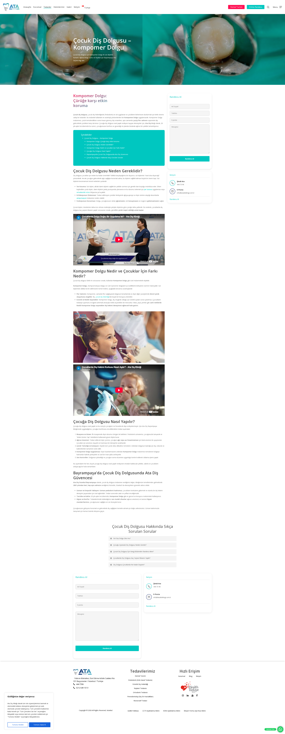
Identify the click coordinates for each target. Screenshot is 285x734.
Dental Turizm (236, 7)
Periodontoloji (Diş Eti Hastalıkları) (140, 696)
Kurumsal (37, 7)
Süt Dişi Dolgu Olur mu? (121, 538)
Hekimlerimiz (59, 7)
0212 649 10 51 (82, 688)
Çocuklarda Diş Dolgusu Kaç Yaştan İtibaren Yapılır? (131, 558)
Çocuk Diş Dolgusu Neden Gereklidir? (100, 145)
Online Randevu (255, 7)
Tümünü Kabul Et (40, 725)
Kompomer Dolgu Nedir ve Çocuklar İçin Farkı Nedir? (106, 148)
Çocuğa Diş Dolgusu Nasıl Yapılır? (99, 151)
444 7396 (80, 684)
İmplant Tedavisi (140, 688)
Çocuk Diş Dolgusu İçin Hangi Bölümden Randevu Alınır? (133, 551)
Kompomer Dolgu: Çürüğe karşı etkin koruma (103, 141)
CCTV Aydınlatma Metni (150, 711)
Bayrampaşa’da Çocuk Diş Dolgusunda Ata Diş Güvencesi (107, 154)
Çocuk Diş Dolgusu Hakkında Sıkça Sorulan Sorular (105, 158)
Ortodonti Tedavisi (140, 692)
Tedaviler (47, 7)
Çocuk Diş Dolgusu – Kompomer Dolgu (98, 138)
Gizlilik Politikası (133, 711)
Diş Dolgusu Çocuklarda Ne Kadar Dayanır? (129, 565)
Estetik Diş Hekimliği (140, 684)
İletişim (77, 7)
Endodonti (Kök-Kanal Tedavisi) (140, 680)
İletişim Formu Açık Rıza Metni (195, 711)
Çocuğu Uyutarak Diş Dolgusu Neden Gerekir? (129, 545)
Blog (190, 676)
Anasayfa (27, 7)
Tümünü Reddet (18, 725)
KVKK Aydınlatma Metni (171, 711)
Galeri (69, 7)
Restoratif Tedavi (140, 700)
